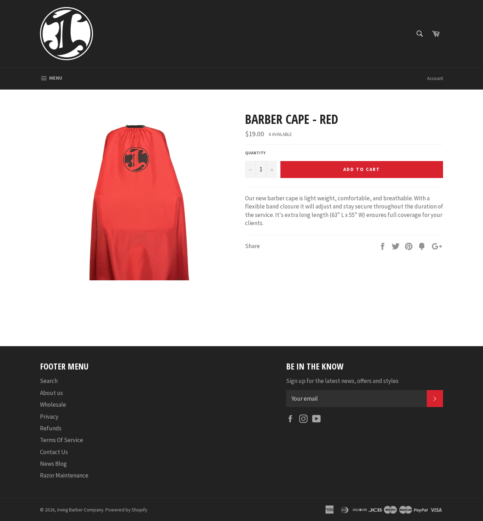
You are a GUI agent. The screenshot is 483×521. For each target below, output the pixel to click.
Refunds (51, 428)
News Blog (53, 464)
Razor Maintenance (64, 475)
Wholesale (53, 404)
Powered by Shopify (126, 510)
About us (51, 393)
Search (49, 381)
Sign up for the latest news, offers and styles (342, 381)
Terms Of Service (61, 440)
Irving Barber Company (80, 510)
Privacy (49, 416)
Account (435, 78)
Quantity (255, 152)
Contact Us (54, 452)
